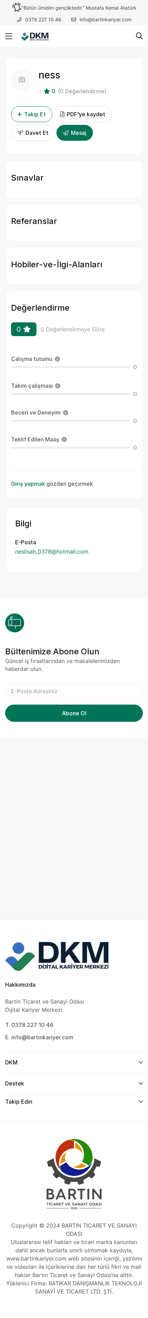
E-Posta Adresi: (74, 691)
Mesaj (78, 132)
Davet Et (36, 132)
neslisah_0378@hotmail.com (51, 551)
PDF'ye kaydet (85, 114)
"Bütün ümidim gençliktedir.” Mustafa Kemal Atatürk (79, 8)
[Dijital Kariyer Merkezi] (35, 36)
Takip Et (35, 114)
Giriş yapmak (28, 483)
